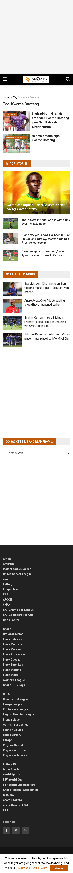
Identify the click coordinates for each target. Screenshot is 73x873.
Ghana (7, 629)
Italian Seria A (12, 734)
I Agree (59, 868)
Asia (6, 579)
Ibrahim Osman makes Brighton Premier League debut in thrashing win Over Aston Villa (45, 322)
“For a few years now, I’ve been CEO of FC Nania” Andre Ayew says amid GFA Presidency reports (45, 238)
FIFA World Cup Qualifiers (19, 784)
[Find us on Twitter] (16, 830)
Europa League (12, 704)
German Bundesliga (15, 724)
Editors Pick (11, 764)
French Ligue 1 (12, 719)
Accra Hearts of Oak (16, 805)
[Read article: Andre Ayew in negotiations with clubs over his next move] (10, 223)
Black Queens (11, 659)
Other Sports (11, 769)
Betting (7, 584)
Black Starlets (12, 669)
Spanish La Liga (13, 729)
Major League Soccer (17, 568)
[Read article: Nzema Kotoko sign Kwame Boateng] (16, 143)
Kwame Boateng (30, 97)
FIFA (5, 810)
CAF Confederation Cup (18, 614)
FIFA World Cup (12, 779)
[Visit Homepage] (36, 79)
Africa (7, 558)
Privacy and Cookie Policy (31, 867)
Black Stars (10, 674)
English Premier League (18, 714)
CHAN (7, 604)
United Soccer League (17, 574)
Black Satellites (13, 664)
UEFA (6, 694)
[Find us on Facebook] (6, 830)
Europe (7, 740)
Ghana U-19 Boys (14, 685)
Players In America (15, 755)
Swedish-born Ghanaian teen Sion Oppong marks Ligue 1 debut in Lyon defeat (46, 288)
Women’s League (14, 680)
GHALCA (8, 794)
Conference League (15, 709)
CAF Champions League (18, 609)
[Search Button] (68, 79)
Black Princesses (14, 654)
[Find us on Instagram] (25, 830)
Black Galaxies (12, 639)
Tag (15, 97)
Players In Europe (14, 750)
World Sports (11, 774)
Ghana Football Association (21, 789)
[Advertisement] (36, 37)
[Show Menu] (5, 79)
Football (10, 115)
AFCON (7, 599)
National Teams (13, 634)
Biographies (11, 589)
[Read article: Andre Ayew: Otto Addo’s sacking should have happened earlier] (12, 306)
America (8, 563)
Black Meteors (12, 649)
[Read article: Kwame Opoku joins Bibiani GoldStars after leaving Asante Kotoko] (36, 195)
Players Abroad (13, 745)
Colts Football (12, 619)
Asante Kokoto (12, 800)
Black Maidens (12, 644)
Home (6, 97)
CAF (5, 594)
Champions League (15, 699)
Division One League (16, 137)
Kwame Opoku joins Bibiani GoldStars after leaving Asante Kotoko (35, 207)
